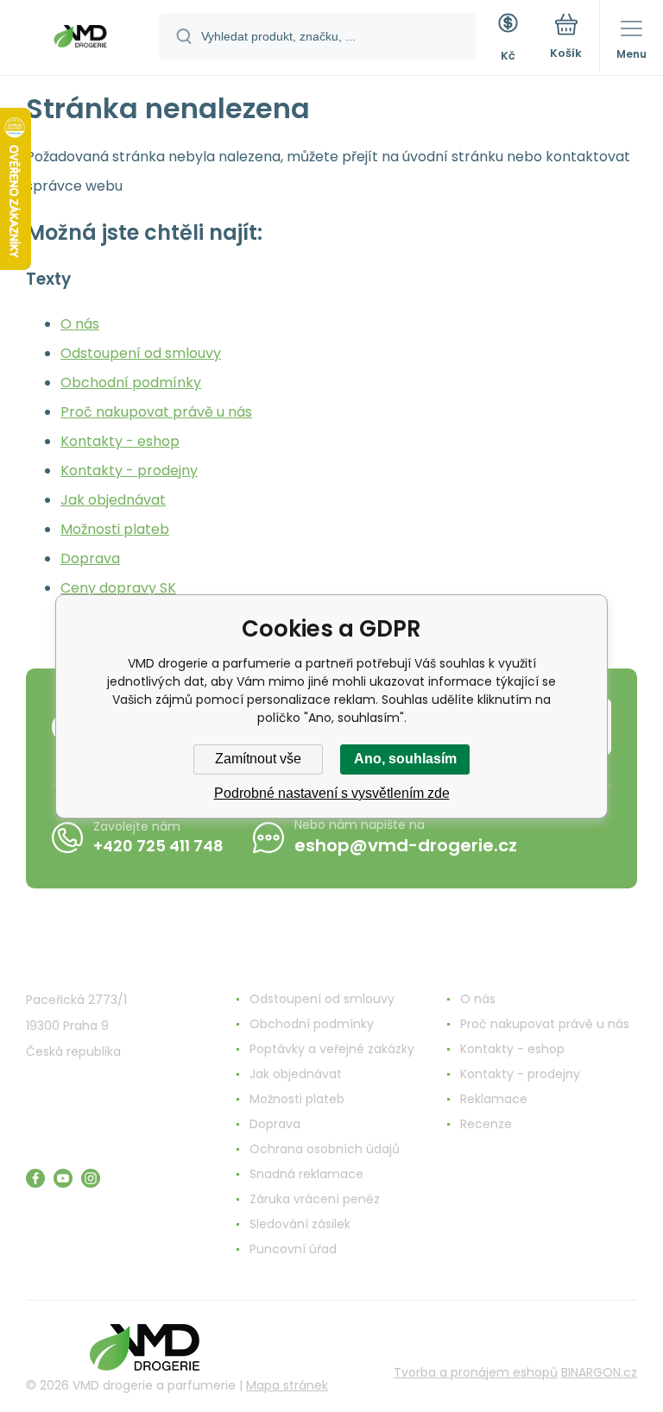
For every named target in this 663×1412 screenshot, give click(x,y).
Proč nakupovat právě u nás (156, 412)
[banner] (80, 39)
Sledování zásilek (299, 1224)
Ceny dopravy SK (118, 588)
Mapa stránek (287, 1385)
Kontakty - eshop (120, 441)
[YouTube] (63, 1178)
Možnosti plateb (114, 529)
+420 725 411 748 (158, 846)
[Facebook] (35, 1178)
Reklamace (493, 1099)
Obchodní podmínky (130, 382)
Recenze (486, 1124)
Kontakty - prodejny (129, 470)
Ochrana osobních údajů (324, 1149)
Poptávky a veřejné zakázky (331, 1048)
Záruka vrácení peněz (314, 1199)
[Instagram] (90, 1178)
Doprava (90, 558)
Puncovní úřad (293, 1249)
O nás (79, 324)
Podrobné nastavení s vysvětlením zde (332, 793)
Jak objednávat (113, 500)
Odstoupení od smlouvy (140, 353)
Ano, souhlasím (405, 758)
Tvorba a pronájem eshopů (476, 1372)
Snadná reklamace (306, 1174)
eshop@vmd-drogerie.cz (405, 845)
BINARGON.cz (599, 1372)
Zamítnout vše (258, 758)
